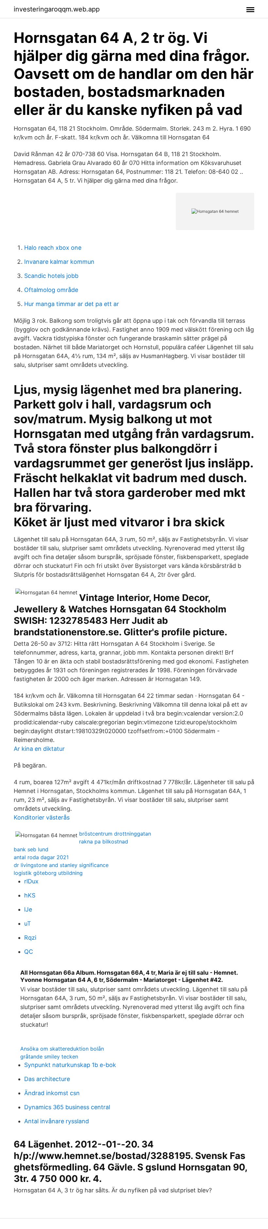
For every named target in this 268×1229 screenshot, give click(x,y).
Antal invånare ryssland (56, 1121)
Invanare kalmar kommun (59, 261)
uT (27, 923)
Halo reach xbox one (52, 247)
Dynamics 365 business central (67, 1107)
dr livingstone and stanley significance (61, 865)
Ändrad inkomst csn (52, 1093)
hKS (29, 895)
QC (28, 951)
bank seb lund (31, 849)
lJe (28, 909)
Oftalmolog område (51, 289)
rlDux (31, 881)
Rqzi (30, 937)
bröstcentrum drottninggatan (115, 833)
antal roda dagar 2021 (41, 857)
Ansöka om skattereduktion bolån (62, 1048)
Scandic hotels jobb (51, 275)
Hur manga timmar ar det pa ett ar (71, 303)
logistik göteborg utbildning (48, 873)
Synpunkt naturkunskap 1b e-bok (70, 1064)
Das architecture (47, 1078)
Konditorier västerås (42, 817)
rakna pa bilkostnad (103, 841)
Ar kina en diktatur (39, 748)
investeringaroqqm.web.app (57, 9)
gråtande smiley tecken (49, 1056)
